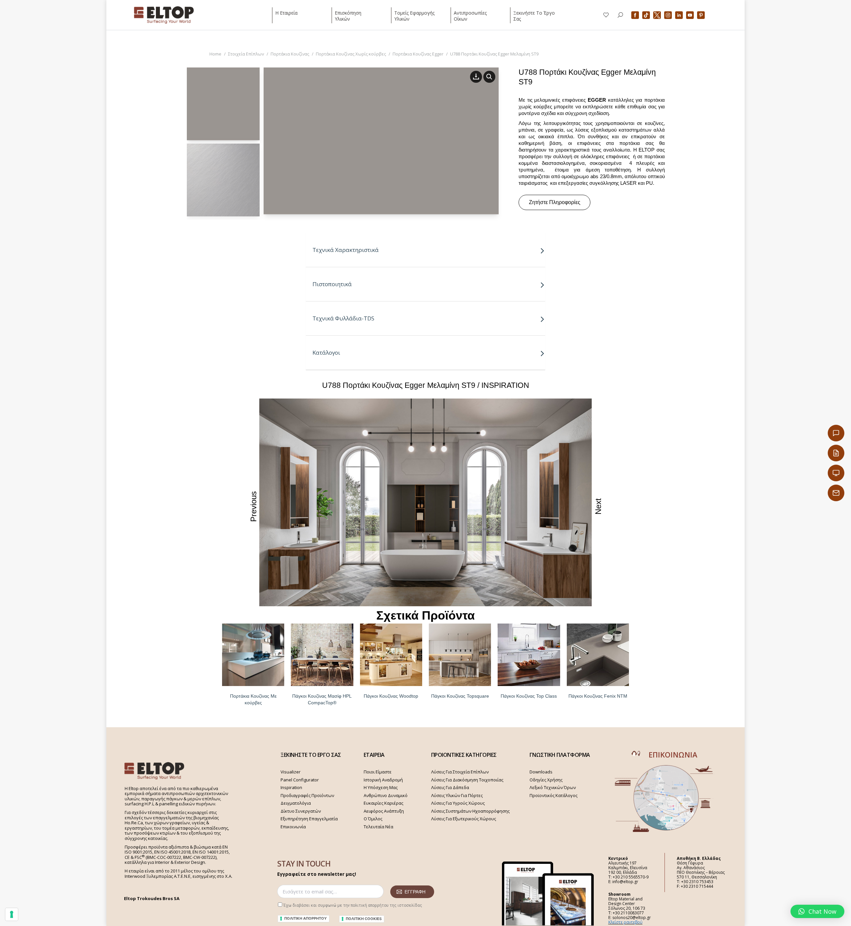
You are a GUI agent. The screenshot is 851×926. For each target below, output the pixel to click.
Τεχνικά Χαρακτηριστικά (345, 250)
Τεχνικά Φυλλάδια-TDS (343, 318)
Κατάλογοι (326, 352)
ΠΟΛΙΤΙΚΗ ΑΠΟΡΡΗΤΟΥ (305, 918)
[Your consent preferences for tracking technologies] (11, 914)
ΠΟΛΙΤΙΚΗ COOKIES (364, 918)
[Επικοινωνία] (836, 433)
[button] (817, 911)
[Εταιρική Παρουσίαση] (836, 473)
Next (598, 506)
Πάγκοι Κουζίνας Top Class (529, 696)
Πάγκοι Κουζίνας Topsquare (460, 696)
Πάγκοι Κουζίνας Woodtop (391, 696)
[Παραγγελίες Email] (836, 493)
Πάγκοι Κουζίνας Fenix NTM (597, 696)
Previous (253, 506)
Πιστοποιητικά (332, 284)
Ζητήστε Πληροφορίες (554, 202)
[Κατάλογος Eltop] (836, 453)
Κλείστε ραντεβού (625, 922)
